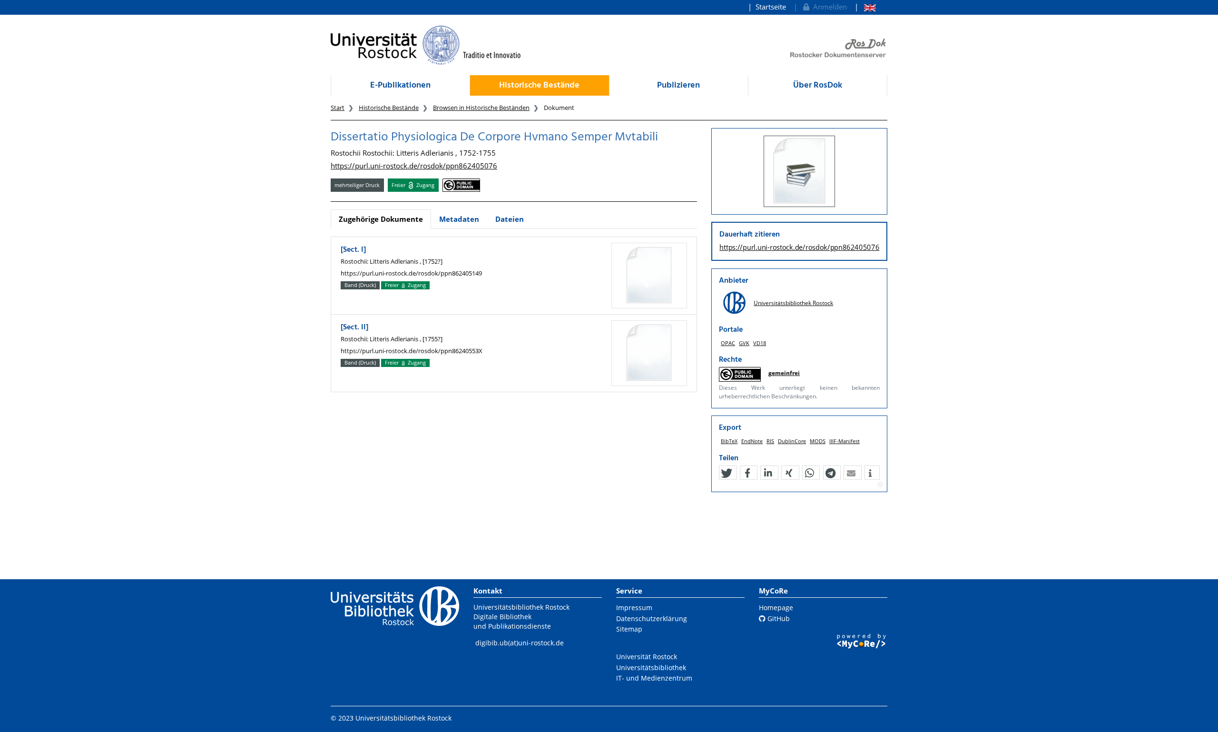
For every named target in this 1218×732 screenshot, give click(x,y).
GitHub (778, 618)
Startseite (771, 6)
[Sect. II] (354, 327)
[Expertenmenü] (880, 485)
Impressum (634, 607)
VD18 (759, 342)
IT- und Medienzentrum (654, 678)
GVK (744, 342)
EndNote (752, 441)
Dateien (509, 219)
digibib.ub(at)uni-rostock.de (519, 642)
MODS (817, 441)
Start (337, 107)
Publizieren (678, 85)
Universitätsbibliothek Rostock (793, 303)
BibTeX (729, 441)
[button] (726, 473)
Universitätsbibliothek (651, 667)
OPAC (728, 342)
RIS (770, 441)
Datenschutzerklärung (651, 618)
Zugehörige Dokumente (381, 219)
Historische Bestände (539, 85)
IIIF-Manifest (844, 441)
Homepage (776, 607)
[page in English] (865, 7)
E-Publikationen (400, 85)
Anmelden (828, 6)
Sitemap (629, 628)
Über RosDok (817, 85)
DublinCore (792, 441)
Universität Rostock (646, 656)
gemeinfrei (784, 373)
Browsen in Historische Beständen (481, 107)
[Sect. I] (353, 250)
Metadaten (459, 219)
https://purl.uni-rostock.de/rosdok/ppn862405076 (414, 165)
